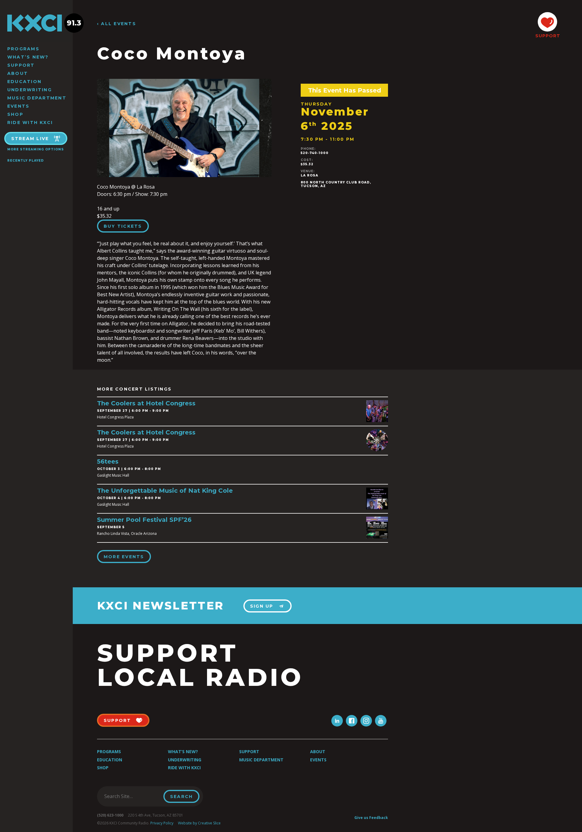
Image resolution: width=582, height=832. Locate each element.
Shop (15, 114)
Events (18, 106)
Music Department (36, 98)
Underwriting (29, 89)
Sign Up (261, 606)
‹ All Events (116, 23)
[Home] (36, 23)
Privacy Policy (161, 823)
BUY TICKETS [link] (123, 226)
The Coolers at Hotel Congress (146, 403)
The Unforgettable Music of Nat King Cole (165, 490)
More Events (124, 556)
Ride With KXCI (30, 122)
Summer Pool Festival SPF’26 (144, 519)
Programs (23, 49)
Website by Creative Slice (199, 823)
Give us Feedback (371, 817)
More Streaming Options (35, 149)
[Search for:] (132, 796)
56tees (108, 461)
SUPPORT (547, 36)
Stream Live (30, 138)
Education (24, 81)
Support (21, 65)
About (17, 73)
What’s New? (28, 57)
